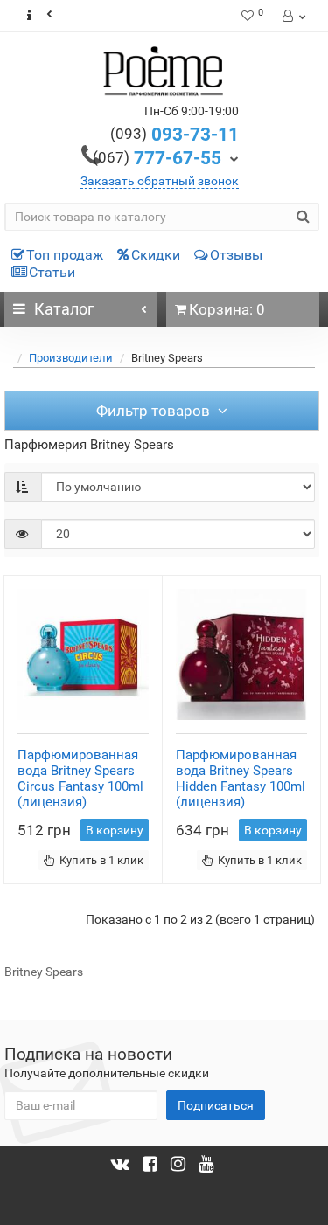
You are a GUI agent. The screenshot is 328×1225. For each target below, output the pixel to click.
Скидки (155, 254)
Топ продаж (64, 254)
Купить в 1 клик (101, 860)
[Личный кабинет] (292, 15)
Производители (71, 357)
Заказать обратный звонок (159, 181)
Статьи (52, 272)
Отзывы (236, 254)
